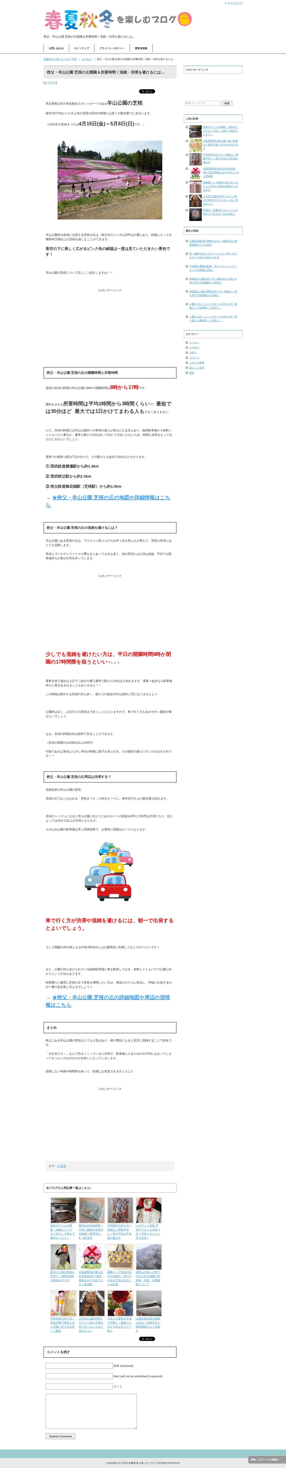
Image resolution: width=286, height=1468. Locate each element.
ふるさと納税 (196, 362)
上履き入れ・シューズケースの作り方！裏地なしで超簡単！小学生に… (213, 306)
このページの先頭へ (268, 1459)
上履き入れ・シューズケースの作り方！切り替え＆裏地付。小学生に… (213, 318)
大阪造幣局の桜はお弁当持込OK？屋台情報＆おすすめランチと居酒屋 (221, 172)
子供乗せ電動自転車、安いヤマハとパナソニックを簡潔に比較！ (213, 268)
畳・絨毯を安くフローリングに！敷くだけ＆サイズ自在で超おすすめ (213, 255)
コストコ (194, 357)
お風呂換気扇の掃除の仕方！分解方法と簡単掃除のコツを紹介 (213, 243)
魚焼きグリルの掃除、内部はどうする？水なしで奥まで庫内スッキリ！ (220, 131)
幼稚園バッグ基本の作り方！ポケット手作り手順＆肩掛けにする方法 (220, 186)
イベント (194, 342)
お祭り (193, 352)
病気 (191, 372)
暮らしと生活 (196, 367)
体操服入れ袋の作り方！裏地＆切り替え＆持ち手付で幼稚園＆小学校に (213, 280)
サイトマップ (81, 48)
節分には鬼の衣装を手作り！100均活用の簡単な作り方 (62, 1276)
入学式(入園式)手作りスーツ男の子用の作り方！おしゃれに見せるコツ (220, 200)
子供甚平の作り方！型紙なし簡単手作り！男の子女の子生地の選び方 (220, 158)
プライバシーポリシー (112, 48)
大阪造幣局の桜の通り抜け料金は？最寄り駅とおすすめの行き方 (220, 144)
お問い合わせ (56, 48)
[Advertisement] (110, 319)
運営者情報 (141, 48)
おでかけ (50, 82)
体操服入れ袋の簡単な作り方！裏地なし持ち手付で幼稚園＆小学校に (213, 293)
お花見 (61, 1166)
